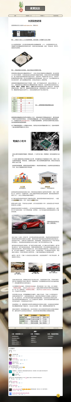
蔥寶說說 (35, 8)
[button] (29, 16)
